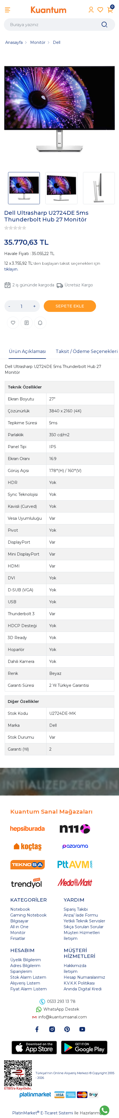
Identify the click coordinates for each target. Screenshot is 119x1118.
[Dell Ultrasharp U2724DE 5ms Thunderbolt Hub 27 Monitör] (59, 110)
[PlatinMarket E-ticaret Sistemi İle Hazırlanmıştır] (35, 1095)
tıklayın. (11, 269)
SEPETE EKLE (70, 306)
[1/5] (6, 228)
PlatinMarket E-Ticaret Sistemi (42, 1113)
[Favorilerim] (100, 9)
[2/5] (8, 228)
